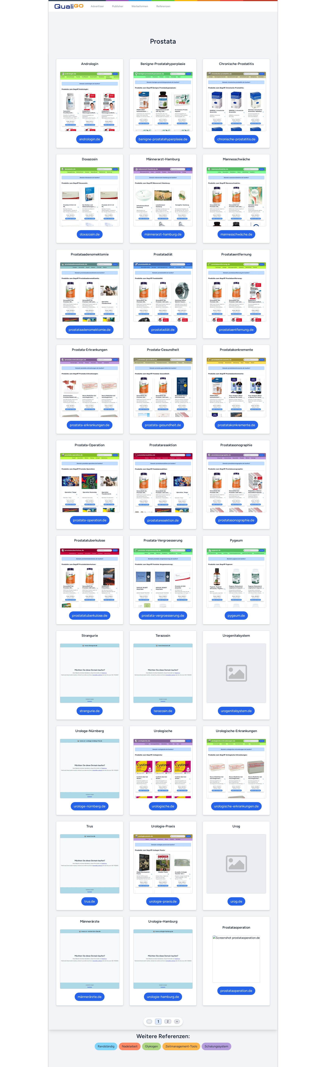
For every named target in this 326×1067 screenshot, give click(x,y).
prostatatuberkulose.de (89, 615)
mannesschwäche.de (236, 234)
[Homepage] (69, 6)
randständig (106, 1046)
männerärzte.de (89, 997)
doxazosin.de (90, 234)
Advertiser (97, 6)
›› (177, 1021)
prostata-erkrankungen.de (89, 425)
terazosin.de (163, 711)
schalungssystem (216, 1046)
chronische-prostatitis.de (236, 139)
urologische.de (163, 806)
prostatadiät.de (163, 330)
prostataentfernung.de (236, 330)
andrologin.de (89, 139)
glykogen (151, 1046)
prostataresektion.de (163, 520)
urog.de (236, 901)
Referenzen (163, 6)
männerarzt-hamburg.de (163, 234)
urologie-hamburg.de (163, 997)
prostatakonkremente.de (236, 425)
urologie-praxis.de (163, 901)
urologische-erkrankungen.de (236, 806)
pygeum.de (236, 615)
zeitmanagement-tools (181, 1046)
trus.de (89, 901)
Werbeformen (139, 6)
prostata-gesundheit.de (163, 425)
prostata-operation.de (89, 520)
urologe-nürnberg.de (89, 806)
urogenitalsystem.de (236, 711)
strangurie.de (90, 711)
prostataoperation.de (236, 991)
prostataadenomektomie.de (90, 330)
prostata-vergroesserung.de (163, 615)
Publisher (117, 6)
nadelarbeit (130, 1046)
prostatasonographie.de (236, 520)
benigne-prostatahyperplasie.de (163, 139)
